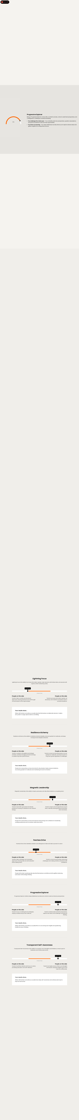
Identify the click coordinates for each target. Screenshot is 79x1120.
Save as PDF (5, 2)
